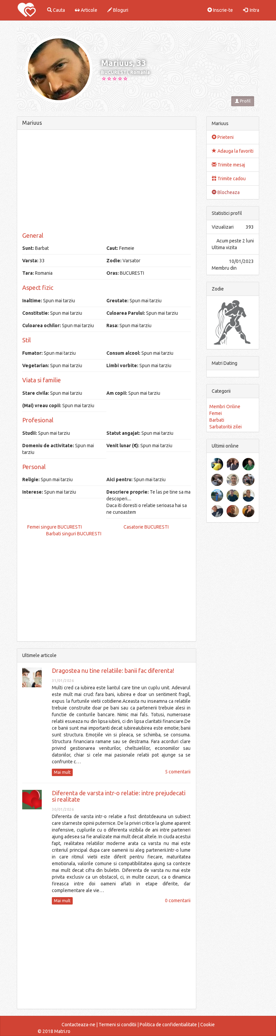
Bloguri (120, 10)
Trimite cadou (231, 178)
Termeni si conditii (117, 1024)
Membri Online (224, 406)
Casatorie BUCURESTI (146, 527)
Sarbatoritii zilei (225, 426)
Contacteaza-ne (78, 1024)
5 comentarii (178, 771)
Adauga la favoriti (234, 151)
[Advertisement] (106, 182)
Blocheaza (228, 192)
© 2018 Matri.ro (54, 1031)
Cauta (58, 10)
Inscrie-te (222, 10)
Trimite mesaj (230, 164)
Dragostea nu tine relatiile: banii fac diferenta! (113, 670)
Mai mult (62, 772)
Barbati (216, 420)
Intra (253, 10)
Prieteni (225, 137)
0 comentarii (178, 900)
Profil (244, 101)
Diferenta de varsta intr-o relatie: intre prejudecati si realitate (118, 796)
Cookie (207, 1024)
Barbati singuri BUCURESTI (73, 533)
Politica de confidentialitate (168, 1024)
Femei (215, 413)
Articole (88, 10)
